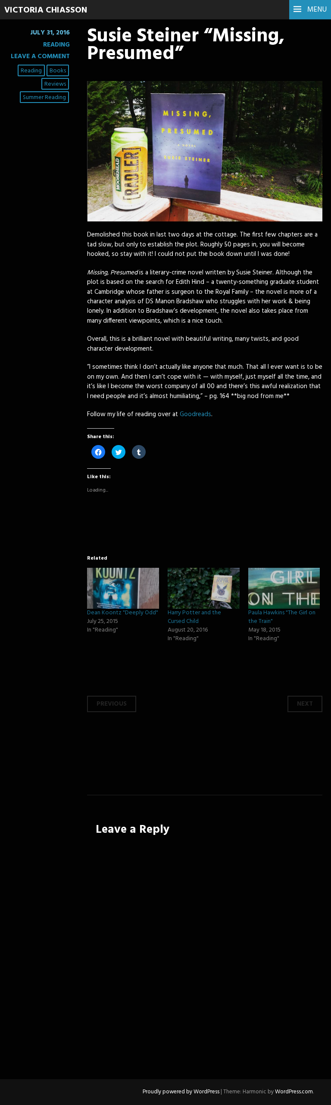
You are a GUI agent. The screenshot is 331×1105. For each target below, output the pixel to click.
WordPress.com (294, 1091)
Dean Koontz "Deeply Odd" (122, 613)
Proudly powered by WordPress (181, 1091)
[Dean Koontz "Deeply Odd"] (123, 588)
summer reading (44, 98)
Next (305, 704)
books (58, 71)
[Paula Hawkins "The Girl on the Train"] (284, 588)
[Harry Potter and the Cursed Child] (204, 588)
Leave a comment (40, 56)
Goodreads (195, 414)
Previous (112, 704)
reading (31, 71)
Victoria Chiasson (45, 10)
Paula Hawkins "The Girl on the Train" (281, 617)
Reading (56, 45)
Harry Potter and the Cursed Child (194, 617)
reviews (55, 84)
